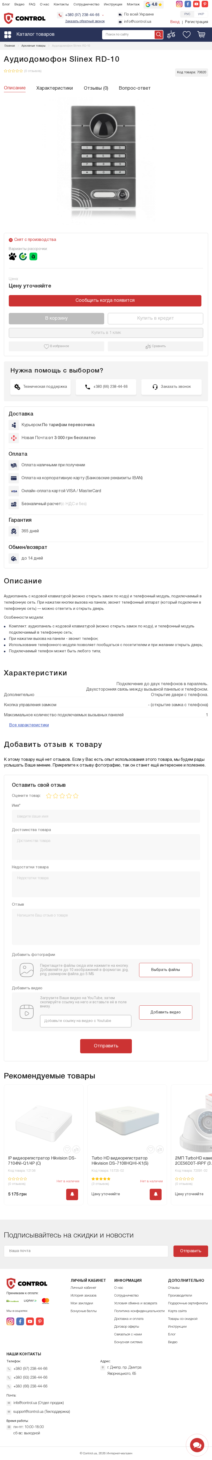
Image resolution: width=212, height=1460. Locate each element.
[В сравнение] (76, 1149)
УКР (201, 14)
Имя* (16, 805)
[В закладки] (67, 1149)
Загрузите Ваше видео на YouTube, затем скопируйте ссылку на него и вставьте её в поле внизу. (83, 1002)
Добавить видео (165, 1012)
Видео (19, 4)
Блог (6, 4)
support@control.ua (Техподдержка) (41, 1412)
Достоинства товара (31, 830)
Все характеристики (29, 725)
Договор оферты (126, 1326)
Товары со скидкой (183, 1319)
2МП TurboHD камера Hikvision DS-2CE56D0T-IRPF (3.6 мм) (126, 1161)
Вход (175, 22)
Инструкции (113, 4)
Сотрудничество (86, 4)
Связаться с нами (128, 1334)
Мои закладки (82, 1303)
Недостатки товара (30, 867)
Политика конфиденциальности (139, 1311)
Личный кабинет (83, 1287)
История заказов (83, 1295)
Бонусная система (128, 1342)
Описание (15, 88)
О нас (44, 4)
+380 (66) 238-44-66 (30, 1386)
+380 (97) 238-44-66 (30, 1369)
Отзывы (174, 1287)
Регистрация (196, 22)
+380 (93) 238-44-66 (30, 1377)
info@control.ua (137, 22)
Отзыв (18, 904)
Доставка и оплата (128, 1319)
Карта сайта (177, 1311)
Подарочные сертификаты (188, 1303)
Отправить (106, 1046)
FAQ (32, 4)
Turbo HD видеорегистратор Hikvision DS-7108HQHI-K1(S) (36, 1161)
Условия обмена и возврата (135, 1303)
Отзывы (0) (96, 88)
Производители (180, 1295)
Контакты (61, 4)
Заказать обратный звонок (85, 21)
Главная (9, 46)
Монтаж (133, 4)
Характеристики (54, 88)
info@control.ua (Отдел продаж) (38, 1403)
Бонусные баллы (84, 1311)
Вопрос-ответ (135, 88)
